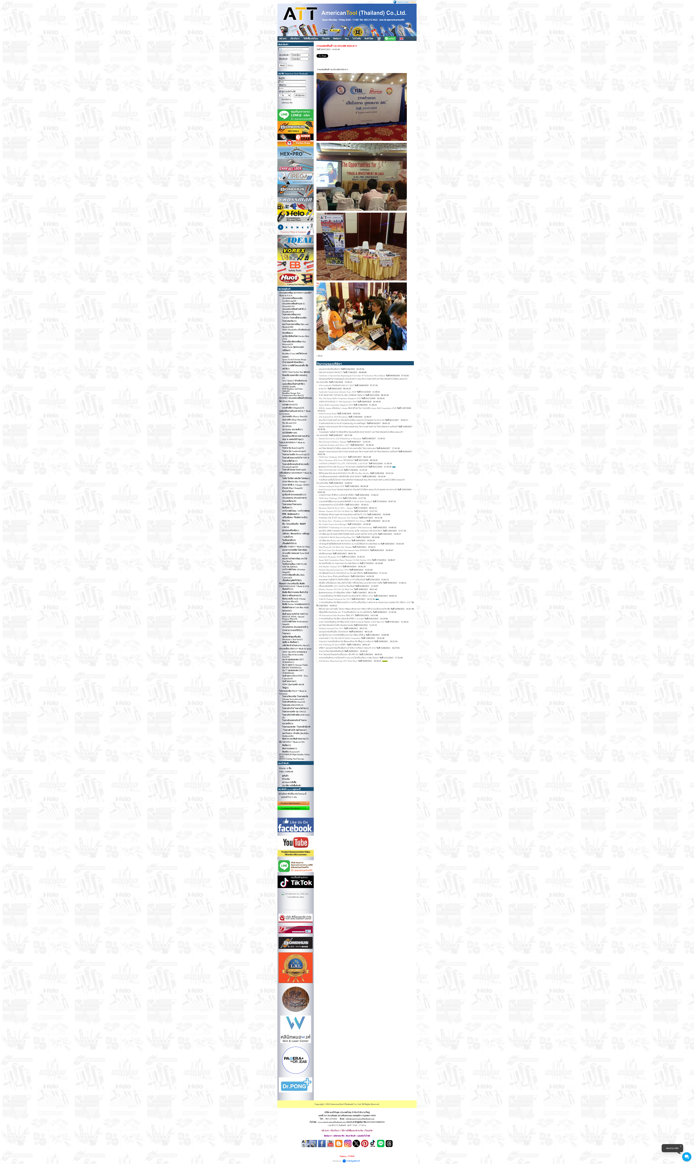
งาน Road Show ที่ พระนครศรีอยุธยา (334, 576)
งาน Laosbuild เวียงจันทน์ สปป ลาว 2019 (336, 385)
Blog (347, 38)
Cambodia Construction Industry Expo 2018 (337, 392)
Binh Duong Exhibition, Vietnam (332, 442)
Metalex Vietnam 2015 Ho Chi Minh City (336, 511)
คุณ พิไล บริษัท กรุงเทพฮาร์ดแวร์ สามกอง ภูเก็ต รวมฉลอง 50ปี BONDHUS (350, 531)
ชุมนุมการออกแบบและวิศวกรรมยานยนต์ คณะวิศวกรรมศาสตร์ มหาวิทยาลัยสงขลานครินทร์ (358, 426)
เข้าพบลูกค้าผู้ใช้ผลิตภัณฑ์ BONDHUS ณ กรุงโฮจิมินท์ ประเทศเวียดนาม (349, 544)
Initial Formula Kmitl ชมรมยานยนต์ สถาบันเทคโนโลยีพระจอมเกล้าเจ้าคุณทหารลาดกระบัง (358, 489)
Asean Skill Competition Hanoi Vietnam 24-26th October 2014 (345, 560)
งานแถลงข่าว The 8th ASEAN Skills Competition (340, 638)
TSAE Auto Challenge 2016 (330, 498)
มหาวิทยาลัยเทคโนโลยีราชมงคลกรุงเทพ (336, 625)
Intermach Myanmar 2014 (330, 557)
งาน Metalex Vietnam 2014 (330, 566)
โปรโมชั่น (356, 38)
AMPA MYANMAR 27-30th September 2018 (338, 402)
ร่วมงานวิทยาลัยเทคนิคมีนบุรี (331, 651)
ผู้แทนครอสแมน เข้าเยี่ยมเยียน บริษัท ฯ (335, 592)
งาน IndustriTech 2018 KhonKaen (333, 417)
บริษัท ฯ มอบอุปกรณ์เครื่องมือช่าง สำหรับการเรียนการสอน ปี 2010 (347, 648)
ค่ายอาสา (323, 389)
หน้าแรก (283, 38)
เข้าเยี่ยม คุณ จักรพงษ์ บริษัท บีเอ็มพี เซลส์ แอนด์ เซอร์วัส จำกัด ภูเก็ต (348, 534)
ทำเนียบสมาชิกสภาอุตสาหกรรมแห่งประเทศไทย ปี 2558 (343, 514)
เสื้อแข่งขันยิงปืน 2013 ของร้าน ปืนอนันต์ (337, 586)
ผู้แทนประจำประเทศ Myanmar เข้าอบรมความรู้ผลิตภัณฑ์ (343, 467)
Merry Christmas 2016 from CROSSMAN (336, 460)
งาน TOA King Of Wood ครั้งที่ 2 (332, 645)
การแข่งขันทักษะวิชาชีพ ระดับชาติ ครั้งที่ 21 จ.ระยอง (341, 619)
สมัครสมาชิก (287, 103)
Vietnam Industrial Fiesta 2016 (331, 486)
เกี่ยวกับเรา (295, 38)
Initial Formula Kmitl (328, 413)
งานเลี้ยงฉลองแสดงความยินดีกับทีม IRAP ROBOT (340, 476)
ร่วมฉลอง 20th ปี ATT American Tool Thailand (338, 518)
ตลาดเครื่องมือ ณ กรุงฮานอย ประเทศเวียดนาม (339, 563)
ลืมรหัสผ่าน (286, 99)
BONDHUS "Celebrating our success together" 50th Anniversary (345, 527)
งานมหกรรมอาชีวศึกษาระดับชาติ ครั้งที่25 (337, 495)
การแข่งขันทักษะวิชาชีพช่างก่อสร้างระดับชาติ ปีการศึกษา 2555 (346, 596)
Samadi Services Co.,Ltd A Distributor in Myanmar (340, 438)
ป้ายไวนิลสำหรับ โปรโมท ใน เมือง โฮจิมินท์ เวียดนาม (342, 395)
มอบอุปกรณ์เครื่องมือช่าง (329, 369)
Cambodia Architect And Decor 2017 (334, 445)
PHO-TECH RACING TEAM (331, 470)
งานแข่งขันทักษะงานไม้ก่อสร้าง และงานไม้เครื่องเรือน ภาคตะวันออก (349, 658)
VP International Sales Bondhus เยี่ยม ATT (336, 615)
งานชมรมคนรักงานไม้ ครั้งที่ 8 (332, 505)
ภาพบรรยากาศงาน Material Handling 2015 (337, 537)
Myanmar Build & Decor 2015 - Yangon (336, 508)
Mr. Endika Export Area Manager (333, 524)
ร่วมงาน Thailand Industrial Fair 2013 (335, 599)
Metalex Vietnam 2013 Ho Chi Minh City (336, 589)
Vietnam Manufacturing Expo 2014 (334, 570)
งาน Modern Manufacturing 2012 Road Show (338, 661)
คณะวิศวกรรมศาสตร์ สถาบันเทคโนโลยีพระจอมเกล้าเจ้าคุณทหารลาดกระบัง (351, 420)
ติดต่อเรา (337, 38)
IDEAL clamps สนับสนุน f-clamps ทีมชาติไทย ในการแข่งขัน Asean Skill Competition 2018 (357, 408)
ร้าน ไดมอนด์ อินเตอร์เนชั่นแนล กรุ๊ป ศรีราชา (339, 654)
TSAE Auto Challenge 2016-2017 (333, 457)
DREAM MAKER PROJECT (331, 372)
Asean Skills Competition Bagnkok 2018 (336, 405)
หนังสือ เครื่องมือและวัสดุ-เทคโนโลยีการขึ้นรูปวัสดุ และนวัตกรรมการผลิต (350, 583)
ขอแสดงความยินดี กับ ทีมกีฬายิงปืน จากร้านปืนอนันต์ (342, 579)
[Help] (290, 65)
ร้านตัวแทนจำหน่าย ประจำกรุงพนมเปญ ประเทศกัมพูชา (342, 423)
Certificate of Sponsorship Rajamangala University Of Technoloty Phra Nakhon (352, 375)
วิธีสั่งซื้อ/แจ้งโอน (310, 38)
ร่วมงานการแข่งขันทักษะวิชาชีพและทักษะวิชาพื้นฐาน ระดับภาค (346, 641)
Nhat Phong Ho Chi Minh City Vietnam (335, 547)
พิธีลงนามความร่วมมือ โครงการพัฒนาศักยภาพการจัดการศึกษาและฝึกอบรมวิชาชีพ (354, 609)
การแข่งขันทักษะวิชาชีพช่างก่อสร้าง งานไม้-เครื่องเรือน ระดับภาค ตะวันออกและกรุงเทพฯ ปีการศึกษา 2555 (365, 602)
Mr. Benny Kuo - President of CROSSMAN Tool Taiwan (342, 521)
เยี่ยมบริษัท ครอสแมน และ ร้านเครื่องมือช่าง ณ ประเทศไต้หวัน (345, 612)
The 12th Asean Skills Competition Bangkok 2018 (340, 398)
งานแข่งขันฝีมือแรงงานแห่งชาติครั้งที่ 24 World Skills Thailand (345, 501)
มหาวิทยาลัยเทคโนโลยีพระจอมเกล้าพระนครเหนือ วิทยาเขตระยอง (347, 448)
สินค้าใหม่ (369, 38)
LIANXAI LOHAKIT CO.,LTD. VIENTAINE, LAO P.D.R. (343, 463)
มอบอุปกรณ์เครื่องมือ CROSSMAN (333, 632)
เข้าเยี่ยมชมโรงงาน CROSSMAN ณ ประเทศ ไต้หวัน (341, 573)
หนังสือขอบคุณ (325, 553)
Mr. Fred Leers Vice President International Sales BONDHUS (344, 550)
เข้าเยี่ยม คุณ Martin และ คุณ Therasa (335, 540)
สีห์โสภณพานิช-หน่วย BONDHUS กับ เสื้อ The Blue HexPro (344, 473)
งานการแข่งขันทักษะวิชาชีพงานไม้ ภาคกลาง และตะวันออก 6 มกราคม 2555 (352, 622)
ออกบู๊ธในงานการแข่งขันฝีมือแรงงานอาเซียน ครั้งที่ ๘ (342, 635)
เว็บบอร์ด (326, 38)
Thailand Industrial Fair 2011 (331, 628)
